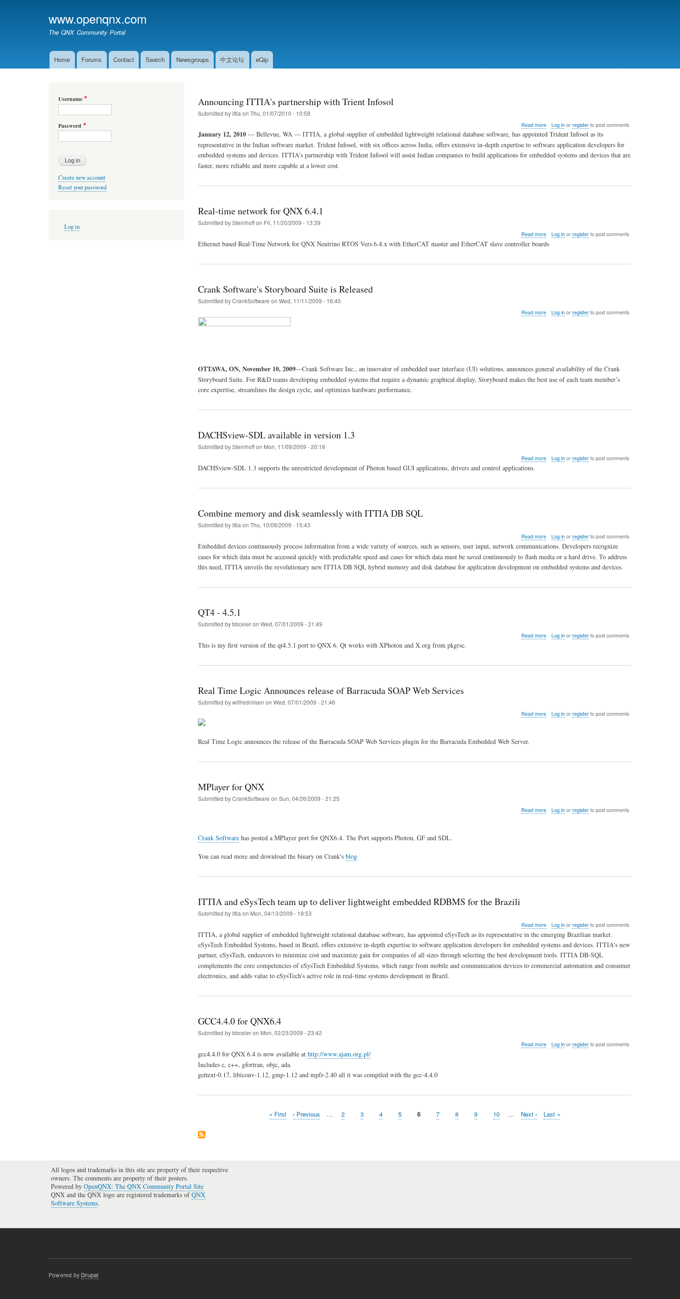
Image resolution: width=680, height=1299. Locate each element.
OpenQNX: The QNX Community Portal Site (144, 1186)
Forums (91, 59)
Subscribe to (201, 1135)
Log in (558, 124)
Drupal (90, 1275)
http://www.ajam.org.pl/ (339, 1053)
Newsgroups (192, 59)
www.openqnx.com (98, 18)
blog (351, 856)
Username (70, 99)
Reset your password (82, 187)
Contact (123, 59)
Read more (533, 125)
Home (62, 59)
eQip (262, 59)
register (580, 124)
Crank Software (218, 837)
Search (155, 59)
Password (69, 126)
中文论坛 (232, 59)
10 (496, 1114)
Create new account (81, 177)
